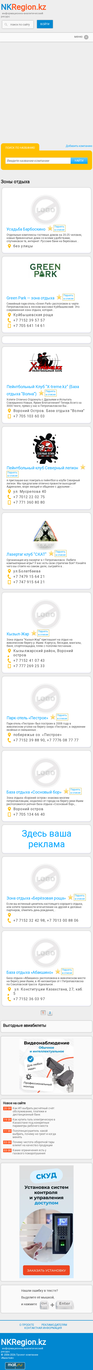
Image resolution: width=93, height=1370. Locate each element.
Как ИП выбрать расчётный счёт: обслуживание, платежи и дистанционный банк (34, 1111)
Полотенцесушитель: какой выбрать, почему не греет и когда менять (34, 1134)
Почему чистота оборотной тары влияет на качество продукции (33, 1144)
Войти (44, 24)
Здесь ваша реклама (47, 838)
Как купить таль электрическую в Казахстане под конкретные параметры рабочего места (34, 1122)
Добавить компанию (79, 146)
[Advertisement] (46, 90)
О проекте (26, 1324)
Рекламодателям (54, 1324)
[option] (46, 1066)
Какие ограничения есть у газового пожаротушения (29, 1152)
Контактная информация (43, 1328)
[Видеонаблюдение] (46, 1066)
